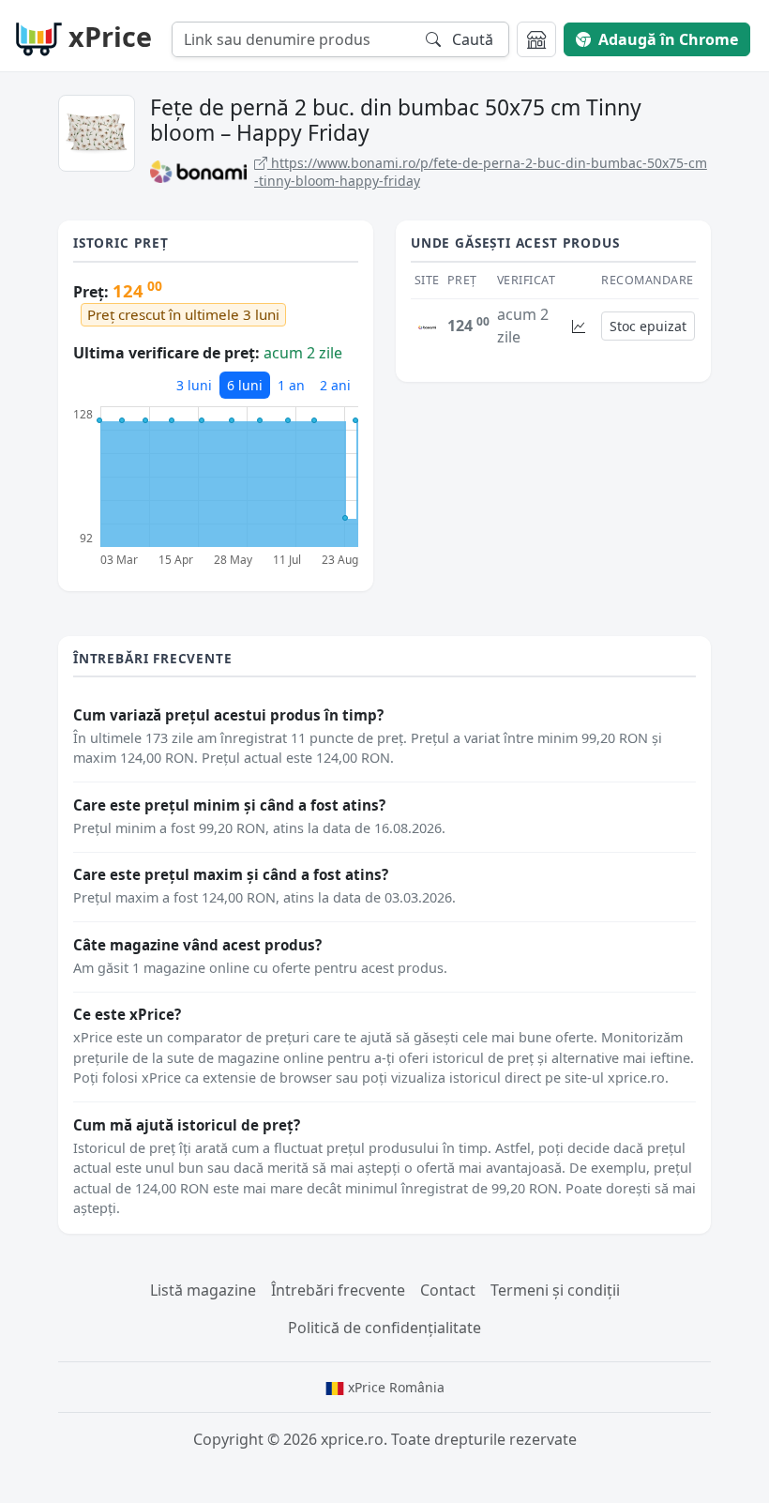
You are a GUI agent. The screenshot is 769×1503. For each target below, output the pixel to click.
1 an (291, 385)
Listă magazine (203, 1290)
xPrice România (394, 1387)
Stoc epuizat (648, 326)
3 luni (194, 385)
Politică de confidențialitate (384, 1327)
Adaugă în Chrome (668, 39)
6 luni (245, 385)
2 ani (335, 385)
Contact (447, 1290)
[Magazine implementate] (536, 39)
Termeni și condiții (555, 1290)
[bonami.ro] (427, 325)
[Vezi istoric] (579, 326)
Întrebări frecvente (338, 1290)
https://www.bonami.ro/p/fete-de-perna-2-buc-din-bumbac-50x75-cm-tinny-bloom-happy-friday (480, 172)
